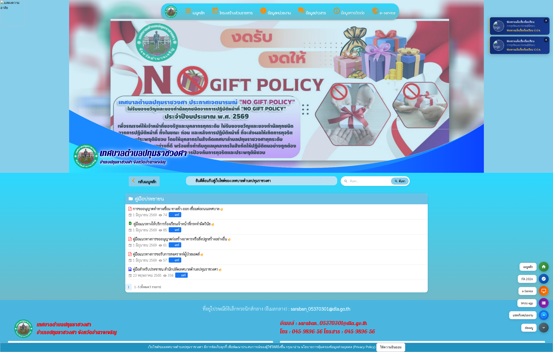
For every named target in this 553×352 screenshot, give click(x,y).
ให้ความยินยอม (391, 347)
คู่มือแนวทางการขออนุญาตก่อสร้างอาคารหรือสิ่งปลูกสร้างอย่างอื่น (182, 238)
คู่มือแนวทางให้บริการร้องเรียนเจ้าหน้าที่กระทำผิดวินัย (174, 223)
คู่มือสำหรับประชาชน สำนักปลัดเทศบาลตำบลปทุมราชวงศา (177, 269)
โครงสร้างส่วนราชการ (232, 11)
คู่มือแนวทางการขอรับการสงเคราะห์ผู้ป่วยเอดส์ (168, 254)
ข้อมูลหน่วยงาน (275, 11)
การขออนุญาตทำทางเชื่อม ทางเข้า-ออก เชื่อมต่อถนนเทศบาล (178, 208)
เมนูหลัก (194, 11)
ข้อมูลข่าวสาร (312, 11)
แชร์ (177, 214)
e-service (384, 11)
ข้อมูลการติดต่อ (349, 11)
